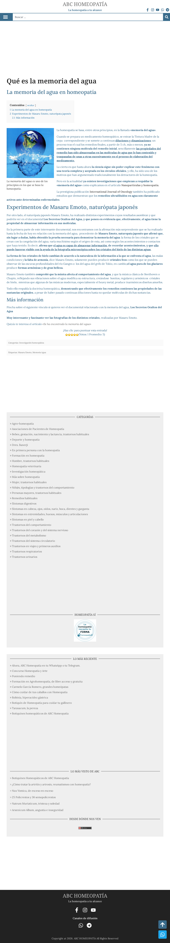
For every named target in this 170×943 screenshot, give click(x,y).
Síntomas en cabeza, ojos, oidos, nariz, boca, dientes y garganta (50, 508)
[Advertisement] (85, 46)
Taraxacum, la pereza (25, 708)
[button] (5, 17)
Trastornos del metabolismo (29, 535)
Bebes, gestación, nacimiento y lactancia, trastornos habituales (50, 434)
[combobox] (87, 17)
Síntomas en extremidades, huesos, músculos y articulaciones (50, 514)
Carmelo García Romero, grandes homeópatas (40, 686)
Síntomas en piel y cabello (28, 519)
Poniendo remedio (23, 676)
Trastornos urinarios (24, 556)
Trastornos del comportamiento (31, 524)
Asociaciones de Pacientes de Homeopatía (38, 429)
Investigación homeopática (28, 471)
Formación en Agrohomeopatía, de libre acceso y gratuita (47, 681)
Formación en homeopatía (28, 455)
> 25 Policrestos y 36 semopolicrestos (33, 797)
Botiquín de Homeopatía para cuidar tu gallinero (42, 702)
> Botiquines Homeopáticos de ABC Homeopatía (39, 778)
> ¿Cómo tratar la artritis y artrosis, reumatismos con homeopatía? (50, 784)
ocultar (30, 105)
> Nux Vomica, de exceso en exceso (31, 790)
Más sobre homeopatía (26, 476)
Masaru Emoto (25, 352)
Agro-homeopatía (23, 423)
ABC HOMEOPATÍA (85, 4)
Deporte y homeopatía (26, 439)
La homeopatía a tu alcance (85, 10)
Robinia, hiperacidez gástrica (30, 697)
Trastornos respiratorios (27, 551)
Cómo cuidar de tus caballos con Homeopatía (39, 692)
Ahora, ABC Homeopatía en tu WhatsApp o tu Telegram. (46, 665)
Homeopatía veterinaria (26, 466)
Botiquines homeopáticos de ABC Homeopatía (40, 713)
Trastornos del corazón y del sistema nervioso (40, 530)
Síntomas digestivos (24, 503)
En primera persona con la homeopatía (36, 450)
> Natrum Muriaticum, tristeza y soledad (35, 803)
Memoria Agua (39, 352)
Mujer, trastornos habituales (29, 482)
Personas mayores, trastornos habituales (36, 492)
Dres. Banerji (20, 445)
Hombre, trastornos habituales (30, 461)
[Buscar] (166, 17)
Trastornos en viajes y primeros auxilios (36, 546)
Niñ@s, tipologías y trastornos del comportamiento (43, 487)
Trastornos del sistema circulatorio (33, 540)
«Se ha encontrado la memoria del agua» (66, 324)
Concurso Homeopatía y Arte (29, 670)
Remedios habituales (24, 498)
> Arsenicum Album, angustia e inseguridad (36, 810)
